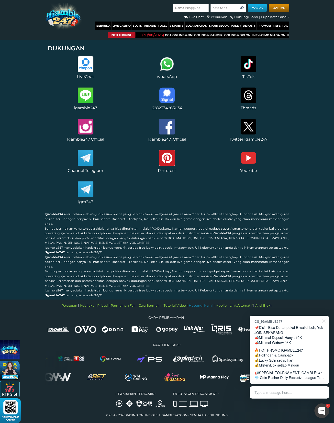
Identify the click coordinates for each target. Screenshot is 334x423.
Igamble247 (54, 214)
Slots (137, 25)
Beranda (103, 25)
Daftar (279, 8)
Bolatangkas (196, 25)
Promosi (264, 25)
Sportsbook (219, 25)
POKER (236, 25)
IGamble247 (221, 233)
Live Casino (121, 25)
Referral (280, 25)
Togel (162, 25)
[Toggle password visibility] (242, 8)
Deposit (249, 25)
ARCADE (150, 25)
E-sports (176, 25)
